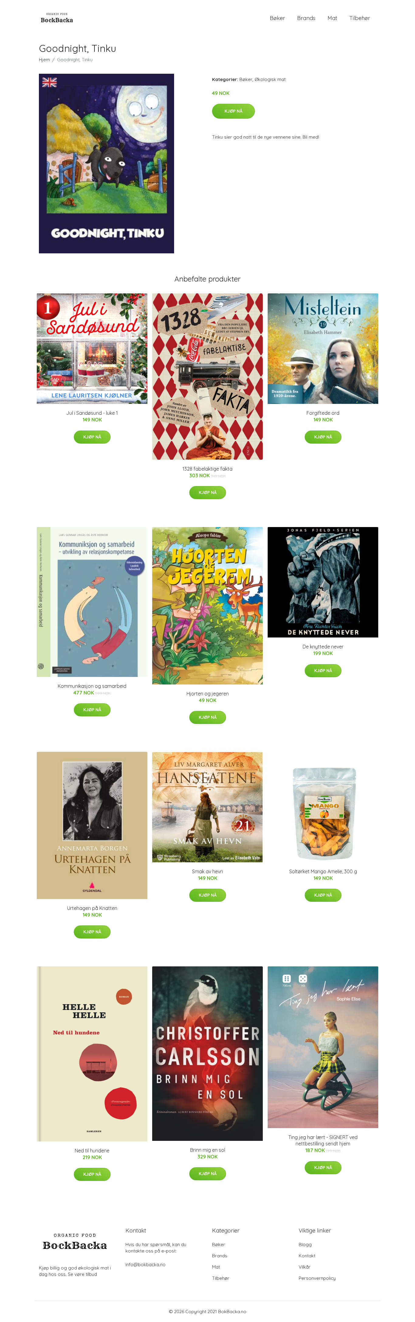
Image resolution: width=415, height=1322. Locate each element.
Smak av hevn (207, 871)
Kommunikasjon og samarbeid (92, 686)
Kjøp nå (233, 111)
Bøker (277, 18)
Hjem (44, 60)
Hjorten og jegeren (208, 694)
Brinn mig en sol (207, 1150)
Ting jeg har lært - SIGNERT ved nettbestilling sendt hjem (323, 1140)
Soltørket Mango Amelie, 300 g (323, 871)
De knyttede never (323, 647)
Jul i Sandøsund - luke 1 (92, 413)
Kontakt (307, 1256)
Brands (306, 18)
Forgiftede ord (323, 413)
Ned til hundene (92, 1151)
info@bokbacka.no (145, 1264)
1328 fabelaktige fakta (207, 469)
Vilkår (304, 1267)
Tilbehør (359, 18)
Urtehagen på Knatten (92, 908)
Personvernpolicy (317, 1278)
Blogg (305, 1244)
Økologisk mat (270, 79)
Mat (332, 18)
